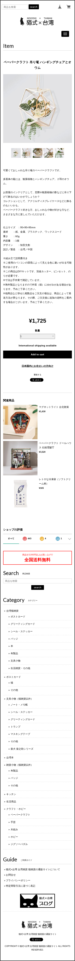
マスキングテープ (20, 734)
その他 (14, 690)
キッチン (11, 794)
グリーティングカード (23, 623)
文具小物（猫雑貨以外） (19, 698)
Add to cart (37, 354)
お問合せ (11, 874)
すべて (11, 538)
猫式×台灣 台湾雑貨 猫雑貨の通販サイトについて (33, 869)
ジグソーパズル (19, 844)
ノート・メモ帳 (19, 704)
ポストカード (18, 616)
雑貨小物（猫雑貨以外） (19, 764)
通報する (37, 375)
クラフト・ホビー (16, 808)
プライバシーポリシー (18, 880)
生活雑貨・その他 (20, 668)
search (34, 6)
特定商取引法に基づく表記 (20, 885)
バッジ (14, 638)
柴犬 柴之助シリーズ (22, 748)
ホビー (14, 836)
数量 (37, 330)
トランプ (15, 726)
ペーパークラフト (20, 814)
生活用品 (11, 801)
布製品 (14, 653)
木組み (14, 829)
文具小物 (15, 660)
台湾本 (10, 757)
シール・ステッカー (22, 631)
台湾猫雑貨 (12, 610)
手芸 (13, 822)
